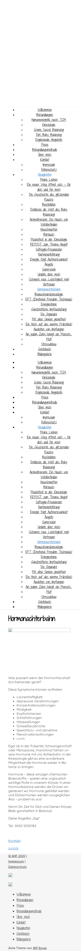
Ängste (49, 264)
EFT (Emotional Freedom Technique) (49, 299)
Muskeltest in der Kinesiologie (49, 239)
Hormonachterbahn (48, 289)
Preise (44, 144)
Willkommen (45, 109)
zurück (13, 848)
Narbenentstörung (49, 254)
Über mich (44, 154)
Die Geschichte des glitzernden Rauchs (49, 197)
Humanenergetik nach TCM (49, 119)
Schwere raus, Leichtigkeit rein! (49, 279)
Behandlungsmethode (44, 149)
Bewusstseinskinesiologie (49, 294)
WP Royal (40, 948)
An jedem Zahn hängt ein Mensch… (49, 334)
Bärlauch (48, 234)
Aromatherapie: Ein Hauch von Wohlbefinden (49, 222)
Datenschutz (49, 169)
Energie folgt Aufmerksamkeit (49, 259)
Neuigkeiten (45, 174)
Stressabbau (48, 344)
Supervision (49, 269)
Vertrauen (49, 284)
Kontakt (44, 159)
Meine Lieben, (49, 179)
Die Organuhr (48, 314)
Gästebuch (44, 349)
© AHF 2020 (16, 856)
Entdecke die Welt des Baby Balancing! (49, 212)
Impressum (49, 164)
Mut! (49, 339)
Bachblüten (48, 204)
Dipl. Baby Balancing (49, 134)
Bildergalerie (45, 354)
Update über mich (49, 274)
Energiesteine (49, 304)
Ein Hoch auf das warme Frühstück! (49, 324)
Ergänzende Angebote (49, 139)
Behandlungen (44, 114)
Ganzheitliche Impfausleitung (48, 309)
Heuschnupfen (48, 229)
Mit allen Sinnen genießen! (49, 319)
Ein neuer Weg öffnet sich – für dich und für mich (49, 187)
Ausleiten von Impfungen (49, 329)
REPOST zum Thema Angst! (49, 244)
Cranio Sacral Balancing (49, 129)
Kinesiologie (48, 124)
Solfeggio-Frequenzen (49, 249)
